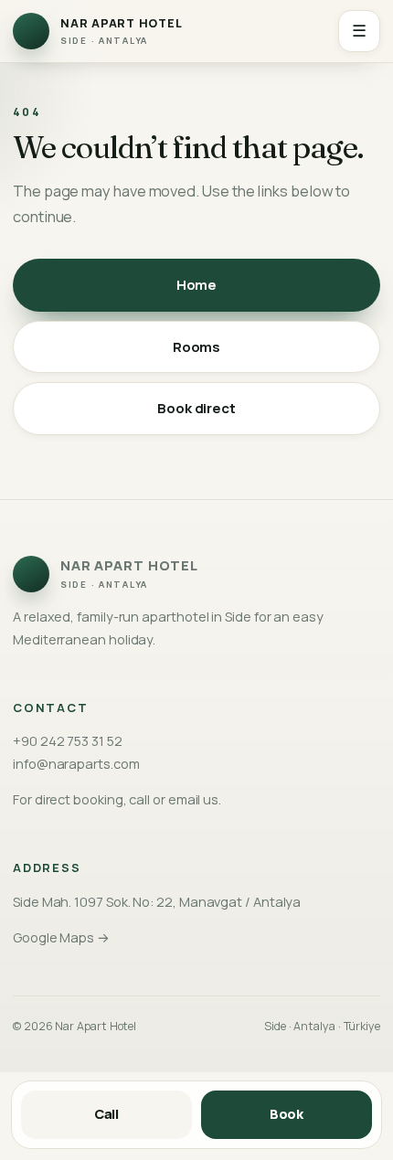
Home (197, 284)
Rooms (197, 347)
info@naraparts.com (76, 763)
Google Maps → (61, 937)
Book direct (196, 408)
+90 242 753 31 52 (67, 741)
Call (107, 1114)
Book (287, 1114)
